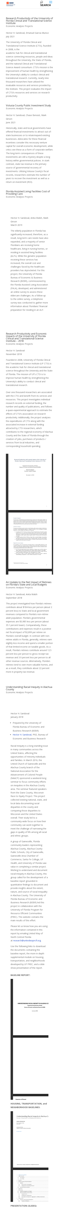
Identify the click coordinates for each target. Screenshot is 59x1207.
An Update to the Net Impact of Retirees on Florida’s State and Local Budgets (28, 583)
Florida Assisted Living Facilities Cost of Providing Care (28, 192)
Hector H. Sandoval (22, 734)
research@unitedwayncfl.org (27, 940)
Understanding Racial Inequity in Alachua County (29, 688)
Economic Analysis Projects (19, 26)
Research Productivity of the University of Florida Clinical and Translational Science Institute (29, 21)
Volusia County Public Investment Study (28, 105)
